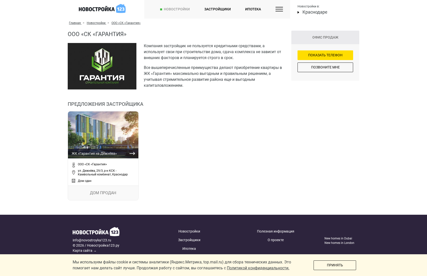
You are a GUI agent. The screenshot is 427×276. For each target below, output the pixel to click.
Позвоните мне (325, 67)
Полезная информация (275, 231)
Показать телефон (325, 55)
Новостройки (177, 9)
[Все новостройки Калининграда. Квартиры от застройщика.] (110, 232)
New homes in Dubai (338, 238)
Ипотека (253, 9)
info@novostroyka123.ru (92, 240)
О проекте (276, 240)
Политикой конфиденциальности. (258, 268)
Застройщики (217, 9)
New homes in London (339, 243)
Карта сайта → (85, 251)
